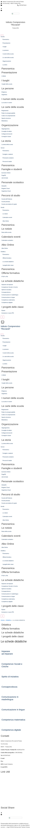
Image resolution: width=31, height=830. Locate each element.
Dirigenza (4, 92)
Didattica (3, 251)
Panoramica (6, 39)
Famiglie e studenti (8, 154)
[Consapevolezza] (3, 682)
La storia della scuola (7, 144)
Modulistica (5, 120)
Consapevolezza (6, 292)
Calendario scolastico (7, 240)
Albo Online (6, 221)
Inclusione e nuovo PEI (8, 313)
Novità (2, 207)
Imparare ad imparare (7, 284)
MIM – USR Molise (6, 800)
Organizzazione (7, 61)
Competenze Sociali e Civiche (10, 287)
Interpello (4, 186)
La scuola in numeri (7, 102)
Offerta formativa (7, 258)
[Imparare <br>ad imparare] (3, 647)
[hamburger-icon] (2, 35)
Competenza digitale (7, 302)
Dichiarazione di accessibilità (8, 788)
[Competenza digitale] (3, 726)
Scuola (3, 36)
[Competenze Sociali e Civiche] (3, 660)
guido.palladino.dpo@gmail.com (16, 767)
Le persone (6, 50)
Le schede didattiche (8, 261)
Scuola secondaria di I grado (9, 204)
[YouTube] (1, 10)
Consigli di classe (6, 136)
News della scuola (6, 232)
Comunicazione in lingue (8, 297)
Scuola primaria (6, 201)
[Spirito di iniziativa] (3, 672)
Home (2, 620)
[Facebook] (1, 8)
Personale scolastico (8, 158)
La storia (5, 64)
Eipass (3, 310)
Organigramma (5, 128)
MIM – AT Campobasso (7, 803)
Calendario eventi (7, 217)
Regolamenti (5, 110)
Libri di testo (5, 178)
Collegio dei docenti (7, 134)
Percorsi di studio (7, 161)
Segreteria (4, 94)
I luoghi (4, 46)
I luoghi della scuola (7, 84)
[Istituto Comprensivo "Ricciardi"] (3, 322)
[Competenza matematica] (3, 715)
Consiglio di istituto (7, 131)
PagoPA (4, 175)
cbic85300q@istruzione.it (9, 5)
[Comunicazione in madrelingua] (3, 693)
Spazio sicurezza (6, 118)
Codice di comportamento (8, 115)
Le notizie (5, 213)
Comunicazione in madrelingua (10, 294)
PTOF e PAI (5, 276)
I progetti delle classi (8, 265)
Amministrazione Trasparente (8, 785)
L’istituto (4, 76)
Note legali (4, 791)
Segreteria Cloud (6, 191)
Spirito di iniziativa (6, 289)
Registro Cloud (6, 188)
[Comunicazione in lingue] (3, 705)
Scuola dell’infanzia (7, 199)
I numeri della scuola (8, 54)
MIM (2, 794)
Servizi (2, 148)
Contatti (3, 776)
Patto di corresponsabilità (8, 113)
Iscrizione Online (6, 172)
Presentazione (6, 43)
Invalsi (2, 797)
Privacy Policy (4, 782)
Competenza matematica (8, 300)
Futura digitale (4, 779)
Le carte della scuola (8, 57)
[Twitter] (1, 814)
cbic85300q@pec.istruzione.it (11, 761)
